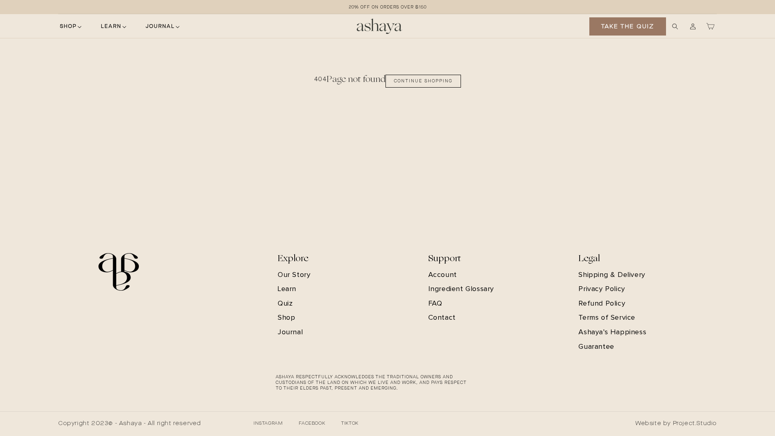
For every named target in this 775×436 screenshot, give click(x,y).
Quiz (285, 303)
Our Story (294, 275)
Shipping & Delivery (611, 275)
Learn (287, 289)
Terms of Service (606, 317)
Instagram (268, 423)
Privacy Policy (601, 289)
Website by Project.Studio (676, 423)
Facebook (312, 423)
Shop (286, 317)
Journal (290, 332)
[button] (70, 26)
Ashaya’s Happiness (612, 332)
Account (442, 275)
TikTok (349, 423)
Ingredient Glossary (461, 289)
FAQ (435, 303)
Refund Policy (601, 303)
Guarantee (596, 346)
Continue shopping (423, 81)
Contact (442, 317)
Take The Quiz (627, 26)
